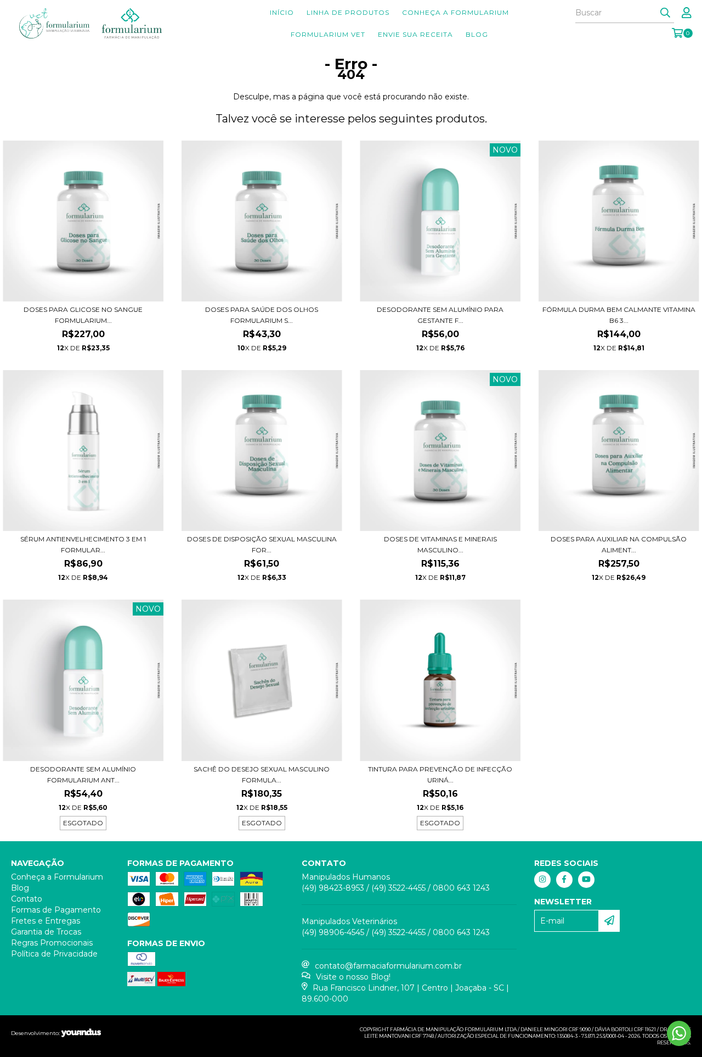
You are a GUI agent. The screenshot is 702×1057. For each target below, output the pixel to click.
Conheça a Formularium (455, 12)
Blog (477, 34)
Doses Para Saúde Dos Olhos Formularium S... (261, 315)
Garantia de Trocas (46, 932)
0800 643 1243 (461, 888)
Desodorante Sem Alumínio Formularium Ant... (83, 774)
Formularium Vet (328, 34)
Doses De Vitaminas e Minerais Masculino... (440, 544)
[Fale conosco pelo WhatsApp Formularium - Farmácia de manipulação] (679, 1033)
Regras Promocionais (52, 943)
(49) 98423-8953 (333, 888)
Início (282, 12)
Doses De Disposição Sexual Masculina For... (262, 544)
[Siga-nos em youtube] (586, 879)
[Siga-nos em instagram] (542, 879)
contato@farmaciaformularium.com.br (388, 966)
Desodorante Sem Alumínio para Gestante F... (440, 315)
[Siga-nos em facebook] (564, 879)
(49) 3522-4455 (398, 888)
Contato (26, 899)
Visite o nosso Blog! (353, 977)
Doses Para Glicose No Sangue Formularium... (83, 315)
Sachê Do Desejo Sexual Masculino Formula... (262, 774)
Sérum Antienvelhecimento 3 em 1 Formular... (83, 544)
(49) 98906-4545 (333, 932)
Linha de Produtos (348, 12)
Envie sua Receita (415, 34)
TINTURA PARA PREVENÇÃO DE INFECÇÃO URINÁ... (440, 774)
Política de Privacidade (54, 954)
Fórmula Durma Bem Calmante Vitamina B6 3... (618, 315)
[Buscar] (665, 13)
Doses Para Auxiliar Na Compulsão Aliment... (619, 544)
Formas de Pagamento (56, 910)
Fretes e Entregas (45, 921)
